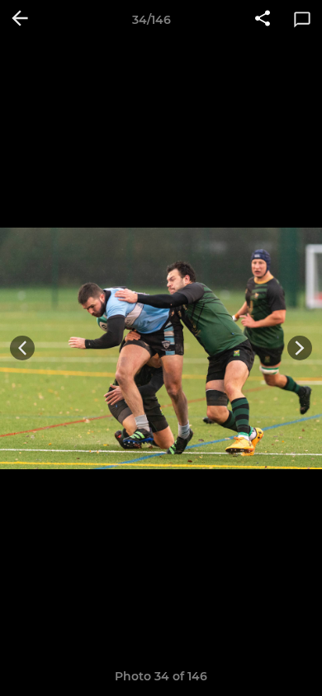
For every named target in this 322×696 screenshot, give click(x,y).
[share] (262, 19)
